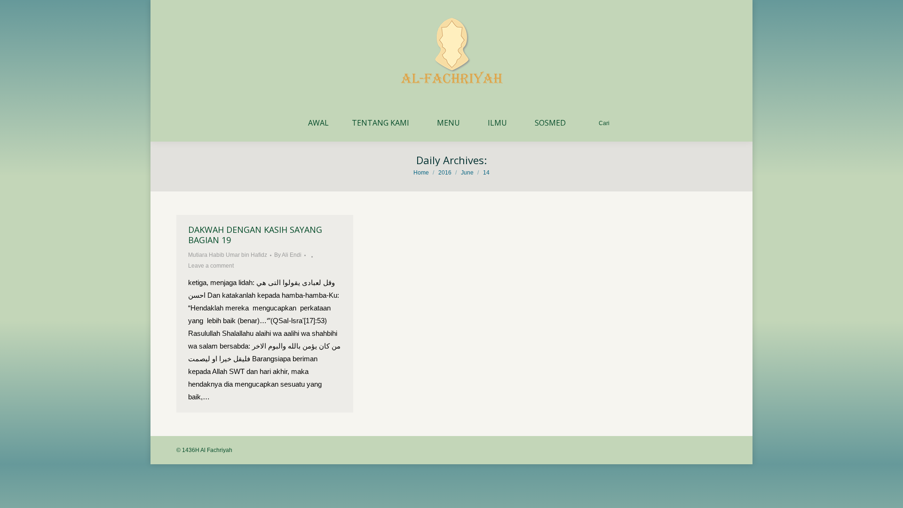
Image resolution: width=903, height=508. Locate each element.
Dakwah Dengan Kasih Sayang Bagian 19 (255, 235)
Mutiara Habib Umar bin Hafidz (227, 255)
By (287, 255)
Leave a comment (211, 265)
